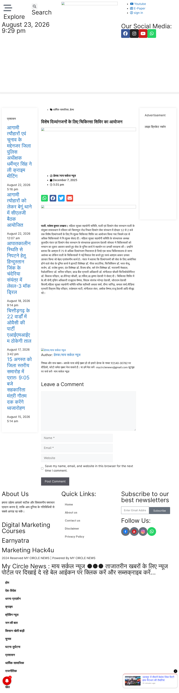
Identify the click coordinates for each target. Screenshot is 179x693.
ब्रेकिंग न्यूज (12, 615)
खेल (7, 687)
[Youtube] (143, 33)
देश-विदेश (10, 590)
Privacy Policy (74, 536)
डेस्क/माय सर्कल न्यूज (66, 355)
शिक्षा (8, 679)
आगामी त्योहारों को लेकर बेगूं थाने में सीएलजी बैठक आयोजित (19, 210)
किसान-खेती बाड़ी (14, 631)
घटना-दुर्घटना (12, 647)
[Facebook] (125, 33)
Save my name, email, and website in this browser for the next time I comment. (89, 468)
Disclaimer (72, 528)
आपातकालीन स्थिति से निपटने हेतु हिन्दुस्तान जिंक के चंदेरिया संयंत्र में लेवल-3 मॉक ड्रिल (19, 267)
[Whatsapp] (151, 33)
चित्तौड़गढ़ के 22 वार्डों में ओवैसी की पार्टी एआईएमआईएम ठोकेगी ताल (19, 325)
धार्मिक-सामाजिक (61, 109)
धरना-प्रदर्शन (13, 598)
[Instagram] (134, 33)
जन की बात (11, 623)
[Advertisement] (89, 65)
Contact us (72, 520)
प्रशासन (10, 655)
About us (71, 512)
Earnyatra (15, 540)
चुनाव (8, 639)
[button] (34, 6)
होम (7, 582)
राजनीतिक (11, 671)
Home (69, 504)
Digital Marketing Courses (26, 527)
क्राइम (9, 606)
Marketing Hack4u (28, 550)
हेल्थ (72, 109)
